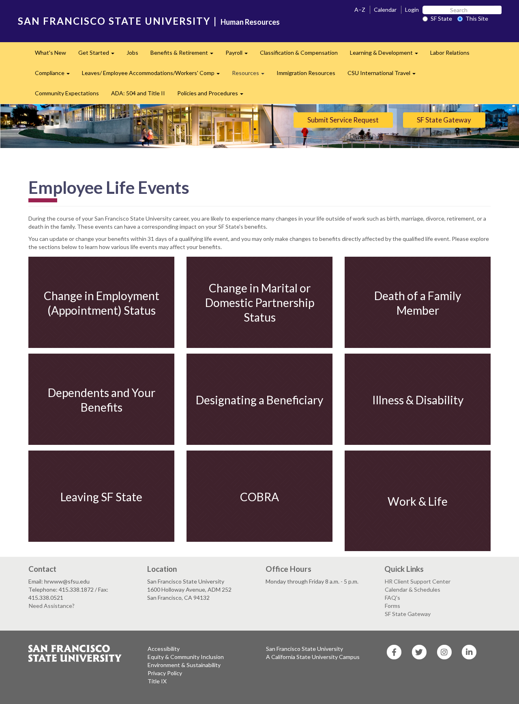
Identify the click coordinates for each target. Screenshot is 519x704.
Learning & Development (387, 55)
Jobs (132, 52)
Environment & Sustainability (184, 664)
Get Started (99, 55)
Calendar (385, 9)
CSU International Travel (384, 75)
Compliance (55, 75)
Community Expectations (67, 93)
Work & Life (418, 501)
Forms (392, 605)
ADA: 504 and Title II (138, 93)
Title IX (157, 681)
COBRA (259, 496)
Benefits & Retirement (184, 55)
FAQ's (392, 597)
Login (412, 9)
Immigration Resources (306, 72)
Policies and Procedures (213, 95)
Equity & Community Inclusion (186, 656)
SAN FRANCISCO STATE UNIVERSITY (114, 21)
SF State (441, 18)
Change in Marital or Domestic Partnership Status (259, 302)
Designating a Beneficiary (259, 399)
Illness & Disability (417, 399)
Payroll (239, 55)
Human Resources (250, 21)
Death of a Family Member (417, 302)
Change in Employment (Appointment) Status (101, 302)
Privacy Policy (165, 673)
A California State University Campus (313, 656)
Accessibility (164, 648)
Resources (251, 75)
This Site (476, 18)
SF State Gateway (444, 120)
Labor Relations (450, 52)
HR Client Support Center (417, 581)
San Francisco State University (304, 648)
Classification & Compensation (299, 52)
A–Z (359, 9)
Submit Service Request (343, 120)
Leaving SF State (101, 496)
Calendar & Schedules (412, 589)
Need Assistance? (52, 605)
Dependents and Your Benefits (101, 399)
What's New (50, 52)
